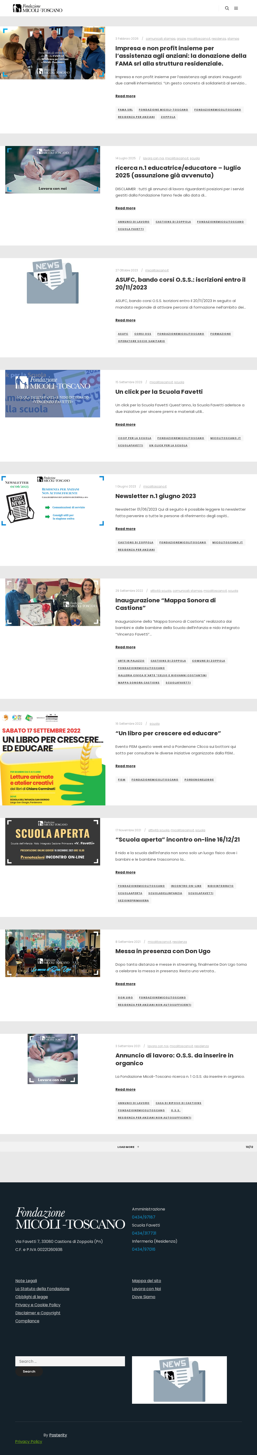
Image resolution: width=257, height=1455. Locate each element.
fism (121, 780)
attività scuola (160, 591)
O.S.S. (175, 1110)
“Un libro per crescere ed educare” (168, 733)
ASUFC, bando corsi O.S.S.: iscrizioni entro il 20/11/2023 (180, 283)
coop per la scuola (134, 438)
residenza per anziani (136, 117)
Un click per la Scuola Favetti (159, 391)
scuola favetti (131, 229)
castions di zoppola (173, 222)
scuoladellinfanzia (165, 893)
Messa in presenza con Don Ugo (163, 951)
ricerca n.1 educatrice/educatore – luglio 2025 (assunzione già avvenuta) (178, 172)
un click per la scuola (168, 445)
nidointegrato (221, 886)
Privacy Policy (28, 1441)
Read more (125, 96)
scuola (195, 158)
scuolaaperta (130, 893)
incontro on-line (186, 886)
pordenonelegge (199, 780)
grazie (181, 39)
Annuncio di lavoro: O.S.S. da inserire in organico (174, 1059)
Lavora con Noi (146, 1289)
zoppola (168, 117)
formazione (220, 334)
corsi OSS (142, 334)
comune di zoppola (208, 661)
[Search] (227, 8)
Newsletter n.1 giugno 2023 (155, 496)
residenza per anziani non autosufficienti (154, 1005)
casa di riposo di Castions (179, 1103)
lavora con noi (153, 158)
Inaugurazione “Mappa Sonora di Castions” (165, 604)
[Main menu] (236, 8)
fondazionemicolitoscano (217, 110)
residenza (219, 39)
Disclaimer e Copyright (37, 1313)
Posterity (58, 1435)
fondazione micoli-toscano (163, 110)
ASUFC (123, 334)
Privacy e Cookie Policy (37, 1305)
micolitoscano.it (198, 39)
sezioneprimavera (133, 900)
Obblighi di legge (31, 1297)
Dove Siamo (143, 1297)
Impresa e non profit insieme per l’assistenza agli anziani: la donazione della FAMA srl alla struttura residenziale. (180, 56)
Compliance (27, 1321)
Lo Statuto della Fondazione (42, 1289)
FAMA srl (125, 110)
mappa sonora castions (139, 683)
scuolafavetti (130, 445)
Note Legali (26, 1281)
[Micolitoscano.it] (38, 8)
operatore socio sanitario (141, 341)
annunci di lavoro (134, 222)
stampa (233, 39)
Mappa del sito (146, 1281)
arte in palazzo (131, 661)
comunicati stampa (160, 39)
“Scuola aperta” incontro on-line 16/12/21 (177, 839)
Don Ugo (125, 997)
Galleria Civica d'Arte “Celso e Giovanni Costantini (162, 675)
